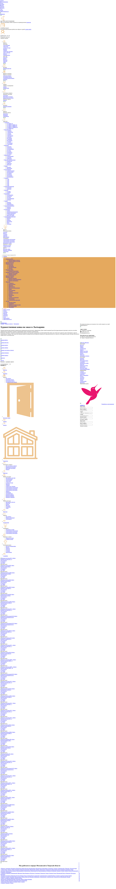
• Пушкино (3, 875)
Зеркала (7, 491)
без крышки (9, 140)
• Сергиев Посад (30, 875)
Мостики (8, 505)
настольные (9, 175)
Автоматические (12, 267)
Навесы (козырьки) (10, 517)
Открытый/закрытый (9, 186)
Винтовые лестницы (10, 468)
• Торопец (7, 883)
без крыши (9, 138)
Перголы (8, 503)
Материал (6, 145)
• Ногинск (31, 873)
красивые (9, 203)
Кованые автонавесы (13, 280)
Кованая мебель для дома (14, 261)
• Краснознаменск (42, 870)
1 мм (8, 179)
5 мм (8, 184)
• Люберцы (3, 873)
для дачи (9, 197)
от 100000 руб (10, 128)
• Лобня (66, 870)
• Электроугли (56, 877)
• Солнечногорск (43, 875)
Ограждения (6, 522)
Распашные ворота (10, 380)
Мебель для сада (84, 352)
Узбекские (9, 163)
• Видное (26, 868)
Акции (4, 308)
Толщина (6, 178)
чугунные (9, 153)
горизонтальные (10, 170)
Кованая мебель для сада (14, 260)
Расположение (7, 169)
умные (8, 210)
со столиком (9, 143)
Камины (9, 220)
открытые (9, 187)
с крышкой (9, 139)
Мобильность (7, 155)
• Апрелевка (7, 868)
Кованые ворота (9, 263)
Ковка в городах (9, 323)
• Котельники (13, 870)
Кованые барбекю (10, 496)
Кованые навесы (9, 277)
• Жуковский (32, 869)
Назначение (7, 193)
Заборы (5, 421)
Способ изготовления (9, 205)
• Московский (14, 873)
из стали (9, 150)
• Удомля (11, 883)
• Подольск (72, 873)
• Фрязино (3, 877)
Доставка (5, 312)
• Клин (71, 869)
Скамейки (8, 506)
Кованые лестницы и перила (12, 272)
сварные (9, 208)
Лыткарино (16, 323)
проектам (29, 22)
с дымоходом (10, 132)
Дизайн (6, 201)
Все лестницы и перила (11, 465)
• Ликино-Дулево (60, 870)
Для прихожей (9, 479)
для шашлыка (10, 195)
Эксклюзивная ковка (85, 369)
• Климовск (67, 869)
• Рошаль (21, 875)
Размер (5, 166)
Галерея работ (83, 381)
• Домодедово (4, 869)
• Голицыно (50, 868)
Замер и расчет (6, 309)
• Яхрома (68, 877)
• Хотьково (11, 877)
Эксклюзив (11, 307)
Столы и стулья (9, 482)
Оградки (8, 549)
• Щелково (31, 877)
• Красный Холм (17, 880)
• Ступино (57, 875)
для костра (9, 196)
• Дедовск (55, 868)
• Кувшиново (24, 880)
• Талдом (66, 875)
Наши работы (6, 318)
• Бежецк (12, 878)
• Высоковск (44, 868)
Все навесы (8, 516)
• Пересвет (67, 873)
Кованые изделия (7, 257)
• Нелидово (9, 881)
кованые (9, 207)
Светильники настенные (11, 488)
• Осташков (14, 881)
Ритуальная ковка (13, 306)
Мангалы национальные (9, 159)
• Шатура (27, 877)
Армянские (9, 161)
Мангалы (8, 281)
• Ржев (18, 881)
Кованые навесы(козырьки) (15, 279)
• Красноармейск (20, 870)
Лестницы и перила (84, 355)
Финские (9, 164)
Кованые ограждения (13, 271)
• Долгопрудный (73, 868)
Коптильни (9, 221)
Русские (9, 162)
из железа (9, 146)
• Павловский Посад (60, 873)
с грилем (9, 133)
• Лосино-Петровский (73, 870)
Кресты (7, 547)
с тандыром (9, 144)
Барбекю (9, 217)
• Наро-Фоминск (25, 873)
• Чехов (23, 877)
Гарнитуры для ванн (10, 486)
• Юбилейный (63, 877)
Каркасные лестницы (11, 467)
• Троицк (70, 875)
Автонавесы (9, 519)
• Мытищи (19, 873)
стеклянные (9, 152)
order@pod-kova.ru (7, 319)
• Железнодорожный (24, 869)
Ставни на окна (9, 539)
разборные (9, 158)
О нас (4, 316)
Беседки (5, 370)
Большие (9, 167)
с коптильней (10, 135)
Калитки (11, 268)
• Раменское (13, 875)
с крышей (9, 137)
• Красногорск (27, 870)
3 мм (8, 181)
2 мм (8, 180)
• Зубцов (25, 879)
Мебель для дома (84, 351)
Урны (7, 508)
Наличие (6, 190)
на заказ (9, 191)
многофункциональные (12, 211)
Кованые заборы (9, 269)
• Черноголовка (17, 877)
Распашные (11, 266)
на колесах (9, 174)
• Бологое (20, 878)
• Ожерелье (42, 873)
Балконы (5, 373)
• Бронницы (18, 868)
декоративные (10, 204)
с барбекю (9, 130)
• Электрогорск (42, 877)
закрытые (9, 188)
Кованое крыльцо (13, 278)
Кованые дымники (10, 497)
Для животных (9, 493)
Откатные (11, 265)
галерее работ (28, 29)
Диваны (8, 485)
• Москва (3, 868)
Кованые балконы (10, 275)
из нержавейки (10, 149)
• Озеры (46, 873)
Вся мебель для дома (10, 477)
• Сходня (61, 875)
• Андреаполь (7, 878)
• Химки (7, 877)
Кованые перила (12, 274)
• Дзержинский (60, 868)
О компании (83, 372)
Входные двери (12, 302)
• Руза (25, 875)
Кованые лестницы (13, 273)
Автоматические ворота (11, 382)
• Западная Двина (19, 879)
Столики (8, 551)
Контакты (5, 315)
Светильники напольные (11, 490)
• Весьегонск (3, 879)
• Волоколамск (32, 868)
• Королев (7, 870)
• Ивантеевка (54, 869)
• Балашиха (13, 868)
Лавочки (8, 548)
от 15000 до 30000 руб (12, 124)
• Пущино (8, 875)
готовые (9, 192)
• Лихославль (4, 881)
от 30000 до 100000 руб (12, 127)
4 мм (8, 182)
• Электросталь (49, 877)
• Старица (22, 881)
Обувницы (8, 492)
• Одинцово (37, 873)
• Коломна (3, 870)
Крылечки (5, 461)
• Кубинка (48, 870)
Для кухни (8, 481)
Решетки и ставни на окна (15, 304)
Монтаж (5, 313)
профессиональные (11, 213)
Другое (7, 301)
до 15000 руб (10, 123)
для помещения (10, 198)
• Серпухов (36, 875)
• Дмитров (66, 868)
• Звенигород (42, 869)
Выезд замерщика (84, 375)
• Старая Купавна (51, 875)
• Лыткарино (8, 872)
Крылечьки (82, 366)
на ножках (9, 173)
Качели (5, 425)
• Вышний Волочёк (10, 879)
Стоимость (6, 122)
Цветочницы (9, 552)
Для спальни (9, 480)
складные (9, 157)
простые (9, 202)
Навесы (82, 349)
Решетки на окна (10, 538)
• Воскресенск (38, 868)
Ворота (81, 346)
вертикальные (10, 172)
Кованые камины (10, 494)
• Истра (59, 869)
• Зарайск (37, 869)
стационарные (10, 156)
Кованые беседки (10, 262)
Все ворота (8, 378)
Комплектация (7, 129)
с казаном (9, 134)
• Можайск (8, 873)
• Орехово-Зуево (52, 873)
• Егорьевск (17, 869)
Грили (8, 219)
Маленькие (9, 168)
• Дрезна (9, 869)
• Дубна (12, 869)
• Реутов (17, 875)
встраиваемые (10, 176)
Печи (8, 222)
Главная (5, 256)
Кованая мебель (9, 258)
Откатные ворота (10, 379)
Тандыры (9, 224)
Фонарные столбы (10, 529)
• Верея (22, 868)
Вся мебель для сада (10, 502)
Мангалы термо (10, 215)
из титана (9, 151)
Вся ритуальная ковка (11, 546)
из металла (9, 147)
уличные (9, 199)
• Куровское (53, 870)
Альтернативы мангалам (10, 216)
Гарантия (5, 314)
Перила (7, 469)
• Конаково (10, 880)
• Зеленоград (48, 869)
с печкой (9, 141)
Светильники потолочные (12, 487)
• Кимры (6, 880)
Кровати (8, 484)
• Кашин (2, 880)
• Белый (16, 878)
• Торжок (3, 883)
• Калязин (29, 879)
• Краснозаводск (34, 870)
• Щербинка (36, 877)
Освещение (11, 303)
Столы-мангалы (10, 214)
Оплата (5, 310)
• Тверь (2, 878)
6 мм (8, 185)
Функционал (7, 209)
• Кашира (63, 869)
